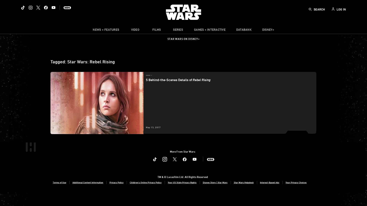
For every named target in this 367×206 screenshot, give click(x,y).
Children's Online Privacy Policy (146, 182)
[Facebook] (46, 8)
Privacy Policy (116, 182)
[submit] (310, 9)
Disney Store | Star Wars (215, 182)
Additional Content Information (87, 182)
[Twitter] (38, 8)
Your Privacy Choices (296, 182)
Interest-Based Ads (269, 182)
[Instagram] (30, 8)
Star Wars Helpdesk (244, 182)
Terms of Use (59, 182)
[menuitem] (135, 30)
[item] (105, 30)
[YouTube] (53, 8)
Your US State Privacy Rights (182, 182)
